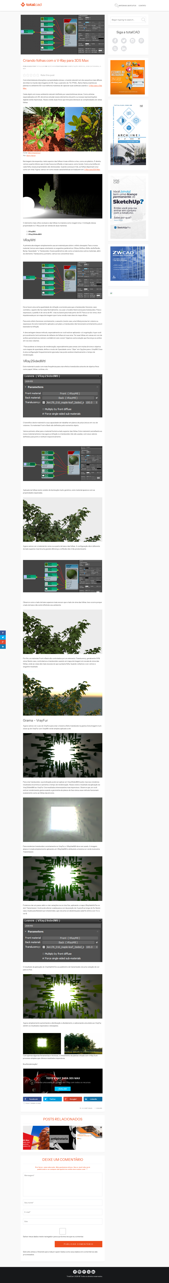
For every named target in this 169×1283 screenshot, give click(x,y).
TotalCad (70, 1276)
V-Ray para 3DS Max (92, 169)
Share (99, 1108)
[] (141, 40)
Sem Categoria (92, 66)
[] (115, 48)
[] (132, 40)
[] (115, 40)
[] (124, 48)
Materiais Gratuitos (127, 6)
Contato (142, 6)
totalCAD (40, 66)
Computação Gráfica (76, 66)
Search (117, 5)
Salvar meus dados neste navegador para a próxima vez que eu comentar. (53, 1236)
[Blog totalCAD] (31, 4)
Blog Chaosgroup (34, 153)
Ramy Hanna (30, 155)
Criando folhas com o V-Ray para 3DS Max (56, 60)
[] (124, 40)
